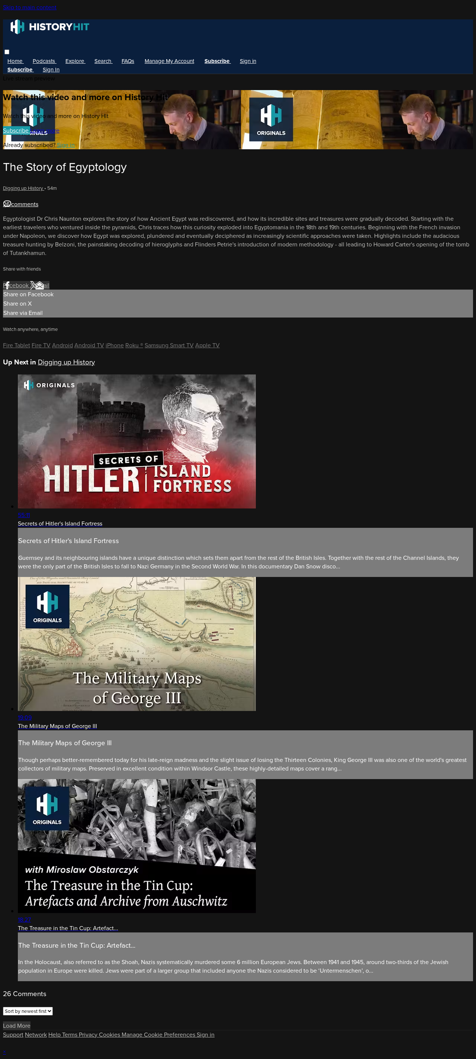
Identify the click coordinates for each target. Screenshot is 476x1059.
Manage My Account (169, 61)
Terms (70, 1034)
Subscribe (16, 130)
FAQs (128, 61)
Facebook (16, 285)
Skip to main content (30, 7)
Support (13, 1034)
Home (15, 61)
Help (55, 1034)
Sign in (248, 61)
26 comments (20, 204)
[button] (6, 52)
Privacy (89, 1034)
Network (36, 1034)
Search (103, 61)
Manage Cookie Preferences (159, 1034)
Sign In (51, 70)
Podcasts (45, 61)
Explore (75, 61)
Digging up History (23, 188)
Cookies (110, 1034)
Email (42, 285)
